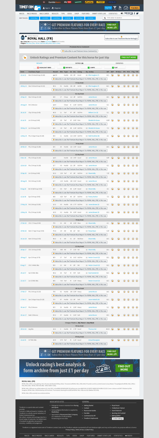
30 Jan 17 (23, 307)
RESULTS (55, 13)
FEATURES (86, 13)
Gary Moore (48, 41)
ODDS (69, 13)
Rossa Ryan (92, 231)
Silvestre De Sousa (94, 120)
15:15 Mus (79, 18)
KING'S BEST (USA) (54, 43)
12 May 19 (24, 136)
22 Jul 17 (23, 281)
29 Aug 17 (24, 257)
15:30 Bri (90, 18)
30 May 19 (24, 128)
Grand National (117, 411)
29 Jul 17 (23, 273)
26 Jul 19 (23, 113)
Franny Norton (93, 197)
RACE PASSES (32, 13)
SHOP (77, 13)
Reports (69, 68)
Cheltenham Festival (118, 408)
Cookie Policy (49, 433)
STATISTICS (113, 13)
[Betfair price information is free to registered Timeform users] (112, 75)
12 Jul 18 (23, 197)
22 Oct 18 (23, 165)
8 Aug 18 (23, 189)
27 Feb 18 (23, 223)
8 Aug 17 (23, 265)
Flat (116, 68)
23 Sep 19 (23, 97)
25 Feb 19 (23, 147)
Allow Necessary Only (130, 431)
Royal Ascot (115, 405)
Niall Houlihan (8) (93, 136)
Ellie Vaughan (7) (93, 75)
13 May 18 (24, 212)
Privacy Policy (65, 433)
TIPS (63, 13)
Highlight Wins (45, 68)
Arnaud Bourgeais (94, 340)
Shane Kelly (92, 173)
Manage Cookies (118, 419)
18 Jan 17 (23, 315)
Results (39, 63)
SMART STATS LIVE (99, 13)
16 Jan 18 (23, 239)
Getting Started (88, 405)
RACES (21, 13)
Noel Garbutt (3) (93, 273)
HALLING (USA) (30, 43)
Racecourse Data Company (69, 415)
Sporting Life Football (118, 413)
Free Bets (135, 8)
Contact (86, 408)
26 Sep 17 (23, 250)
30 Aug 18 (24, 181)
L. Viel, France (80, 323)
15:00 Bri (68, 18)
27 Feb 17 (23, 292)
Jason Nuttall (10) (94, 299)
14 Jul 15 (23, 340)
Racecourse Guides (90, 411)
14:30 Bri (45, 18)
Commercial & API (90, 416)
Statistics (119, 63)
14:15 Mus (34, 18)
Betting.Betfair (116, 416)
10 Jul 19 (23, 120)
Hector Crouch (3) (94, 257)
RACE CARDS (44, 13)
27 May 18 (24, 204)
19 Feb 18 (23, 231)
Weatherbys (55, 412)
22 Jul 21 (23, 75)
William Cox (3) (93, 113)
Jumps (92, 68)
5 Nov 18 (23, 158)
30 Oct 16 (23, 329)
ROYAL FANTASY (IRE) (42, 43)
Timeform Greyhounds (91, 418)
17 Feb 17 (23, 299)
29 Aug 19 (24, 105)
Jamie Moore (92, 97)
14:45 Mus (56, 18)
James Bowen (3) (93, 204)
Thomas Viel (92, 329)
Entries (79, 63)
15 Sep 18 (23, 173)
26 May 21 (24, 86)
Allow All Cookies (113, 431)
